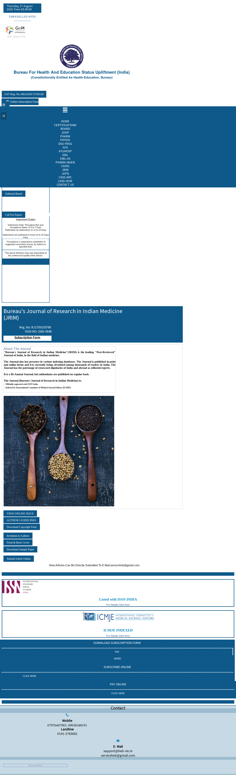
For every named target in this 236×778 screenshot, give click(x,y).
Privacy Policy (35, 765)
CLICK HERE (29, 676)
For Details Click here (118, 635)
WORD (117, 658)
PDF (117, 652)
